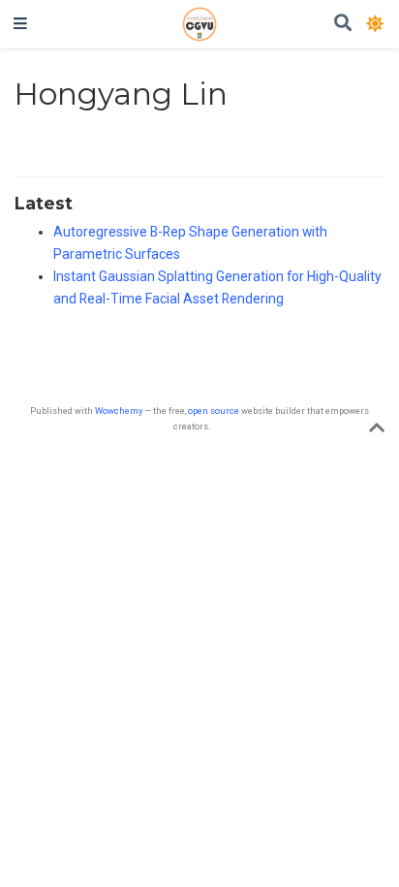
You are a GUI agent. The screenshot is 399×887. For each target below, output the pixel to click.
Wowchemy (118, 410)
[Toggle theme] (375, 23)
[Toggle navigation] (20, 24)
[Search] (343, 24)
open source (213, 410)
